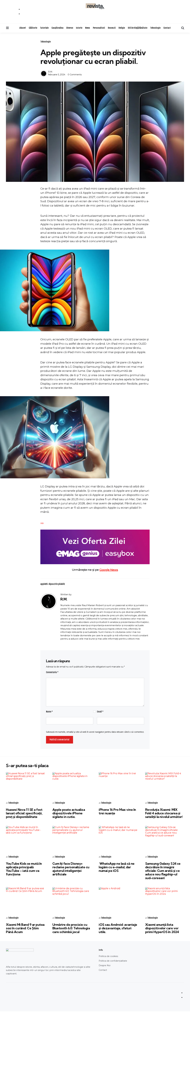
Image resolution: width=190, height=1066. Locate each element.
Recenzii (112, 27)
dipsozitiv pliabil (57, 584)
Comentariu (52, 672)
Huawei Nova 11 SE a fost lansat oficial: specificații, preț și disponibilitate (24, 813)
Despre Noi (104, 965)
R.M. (50, 71)
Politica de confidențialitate (113, 960)
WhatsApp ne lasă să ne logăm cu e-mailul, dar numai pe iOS (116, 867)
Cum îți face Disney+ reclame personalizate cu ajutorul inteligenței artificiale (70, 868)
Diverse (69, 27)
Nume (49, 711)
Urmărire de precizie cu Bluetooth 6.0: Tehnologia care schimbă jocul (71, 928)
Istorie (79, 27)
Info (101, 950)
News (87, 27)
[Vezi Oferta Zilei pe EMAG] (95, 547)
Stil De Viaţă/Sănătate (137, 27)
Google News (108, 569)
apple (44, 584)
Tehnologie (155, 27)
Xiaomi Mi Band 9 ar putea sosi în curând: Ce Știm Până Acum (25, 928)
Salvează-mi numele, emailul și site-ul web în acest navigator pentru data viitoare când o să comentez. (95, 731)
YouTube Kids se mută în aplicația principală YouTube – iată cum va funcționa (24, 868)
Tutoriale (44, 27)
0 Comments (75, 74)
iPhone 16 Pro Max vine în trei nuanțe (117, 811)
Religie (122, 27)
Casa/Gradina (57, 27)
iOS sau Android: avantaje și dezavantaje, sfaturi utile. (118, 928)
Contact (167, 27)
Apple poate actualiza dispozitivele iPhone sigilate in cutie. (68, 813)
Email (100, 711)
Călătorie (33, 27)
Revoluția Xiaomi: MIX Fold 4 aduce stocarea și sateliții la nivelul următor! (164, 813)
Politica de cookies (108, 956)
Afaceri (22, 27)
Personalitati (99, 27)
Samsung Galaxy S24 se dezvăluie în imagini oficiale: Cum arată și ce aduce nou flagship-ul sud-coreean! (162, 870)
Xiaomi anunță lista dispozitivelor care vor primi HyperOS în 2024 (162, 928)
